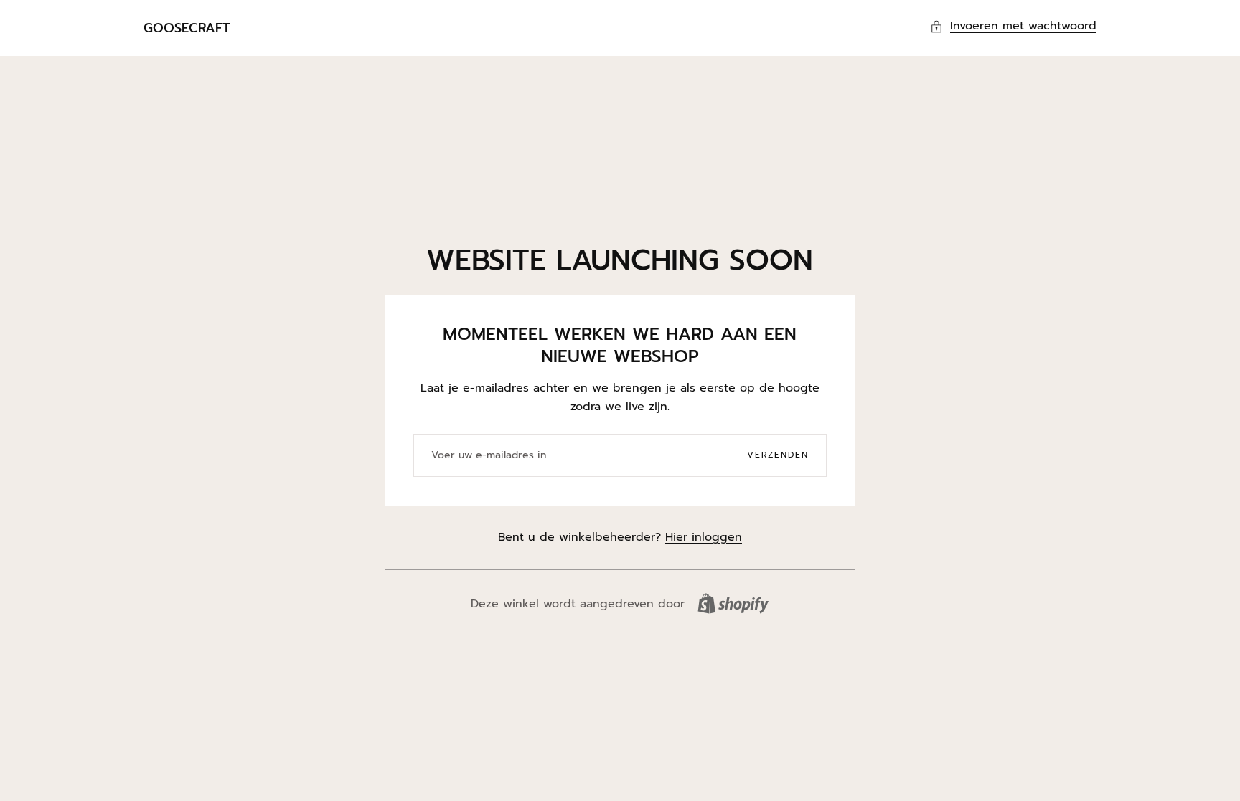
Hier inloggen (703, 537)
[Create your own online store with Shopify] (733, 603)
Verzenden (778, 454)
